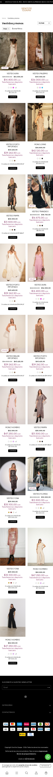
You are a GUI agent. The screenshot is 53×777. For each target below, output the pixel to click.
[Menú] (17, 773)
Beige (5, 29)
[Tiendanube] (26, 759)
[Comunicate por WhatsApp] (48, 757)
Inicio (4, 18)
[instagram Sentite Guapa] (25, 697)
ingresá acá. (43, 751)
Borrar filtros (17, 29)
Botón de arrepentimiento (26, 754)
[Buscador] (26, 773)
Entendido (45, 766)
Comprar (13, 97)
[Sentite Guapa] (7, 773)
